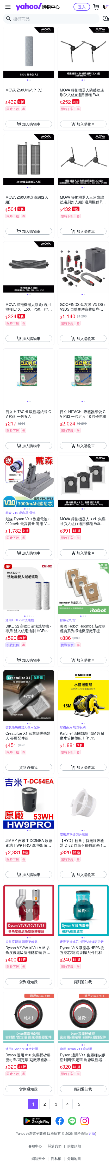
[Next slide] (50, 52)
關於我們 (54, 1145)
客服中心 (35, 1145)
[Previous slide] (6, 52)
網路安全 (38, 1158)
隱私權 (56, 1158)
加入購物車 (31, 124)
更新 (91, 1133)
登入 (82, 6)
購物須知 (74, 1145)
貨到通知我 (28, 767)
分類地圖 (74, 1158)
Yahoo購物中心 (38, 6)
